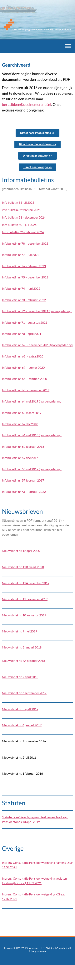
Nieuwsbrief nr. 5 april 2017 (20, 709)
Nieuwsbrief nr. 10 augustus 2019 (24, 615)
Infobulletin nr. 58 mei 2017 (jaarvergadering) (32, 469)
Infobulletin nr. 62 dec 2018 (20, 424)
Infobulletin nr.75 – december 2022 (25, 277)
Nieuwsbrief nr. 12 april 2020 (21, 550)
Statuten (50, 948)
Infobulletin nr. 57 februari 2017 (23, 480)
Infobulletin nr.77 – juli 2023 (20, 254)
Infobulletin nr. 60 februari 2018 (23, 446)
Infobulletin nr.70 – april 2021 (21, 333)
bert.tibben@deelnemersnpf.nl (26, 104)
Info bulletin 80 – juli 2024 (19, 224)
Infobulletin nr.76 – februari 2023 (24, 266)
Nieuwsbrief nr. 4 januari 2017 (22, 725)
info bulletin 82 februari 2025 (21, 210)
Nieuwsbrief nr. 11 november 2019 (25, 599)
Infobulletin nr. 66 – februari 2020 (24, 378)
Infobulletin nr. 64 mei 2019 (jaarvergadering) (32, 401)
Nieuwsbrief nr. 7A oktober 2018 (23, 660)
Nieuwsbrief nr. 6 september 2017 (24, 693)
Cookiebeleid (63, 948)
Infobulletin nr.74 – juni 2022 (21, 288)
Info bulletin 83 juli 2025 (18, 202)
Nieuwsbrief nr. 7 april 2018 (20, 677)
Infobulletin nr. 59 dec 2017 (20, 458)
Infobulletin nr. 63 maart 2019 (21, 412)
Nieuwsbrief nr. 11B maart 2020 (23, 567)
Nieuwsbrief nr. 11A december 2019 (25, 583)
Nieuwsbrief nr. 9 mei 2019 (19, 631)
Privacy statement (38, 951)
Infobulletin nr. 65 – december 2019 (25, 390)
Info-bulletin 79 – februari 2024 (23, 232)
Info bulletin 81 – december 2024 (24, 217)
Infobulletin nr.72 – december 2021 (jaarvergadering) (37, 311)
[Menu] (68, 46)
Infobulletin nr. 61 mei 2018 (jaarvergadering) (32, 435)
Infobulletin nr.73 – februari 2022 (24, 300)
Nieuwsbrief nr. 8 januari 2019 (22, 647)
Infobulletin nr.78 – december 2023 (25, 243)
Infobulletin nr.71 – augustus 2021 (24, 322)
